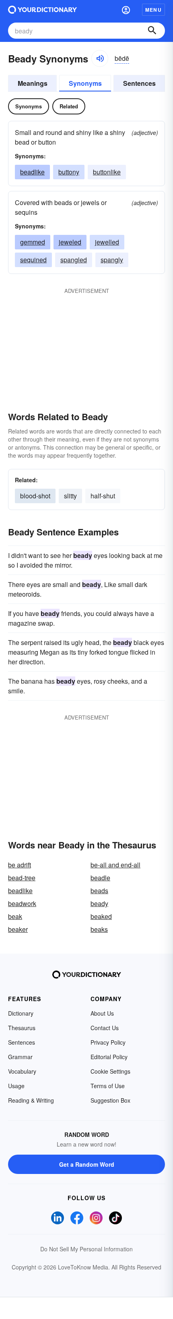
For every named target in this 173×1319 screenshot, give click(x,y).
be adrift (19, 864)
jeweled (70, 242)
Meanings (32, 83)
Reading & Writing (31, 1100)
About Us (102, 1013)
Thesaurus (21, 1028)
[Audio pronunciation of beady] (99, 58)
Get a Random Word (86, 1164)
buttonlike (107, 171)
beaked (101, 916)
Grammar (20, 1057)
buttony (68, 171)
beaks (99, 929)
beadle (100, 877)
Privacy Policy (108, 1042)
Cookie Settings (110, 1071)
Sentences (139, 83)
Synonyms (85, 83)
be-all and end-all (115, 864)
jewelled (107, 242)
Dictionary (20, 1013)
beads (99, 890)
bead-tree (21, 877)
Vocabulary (22, 1071)
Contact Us (105, 1028)
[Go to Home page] (42, 10)
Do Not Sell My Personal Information (86, 1249)
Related (69, 106)
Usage (16, 1086)
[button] (126, 9)
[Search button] (152, 30)
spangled (73, 259)
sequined (33, 259)
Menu (153, 9)
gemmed (32, 242)
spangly (112, 259)
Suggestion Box (110, 1100)
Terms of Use (108, 1086)
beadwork (22, 903)
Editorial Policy (109, 1057)
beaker (18, 929)
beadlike (32, 171)
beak (15, 916)
